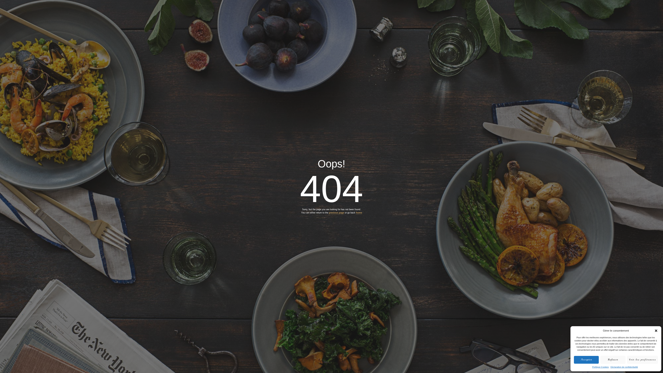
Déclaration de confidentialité (624, 367)
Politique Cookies (600, 367)
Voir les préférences (642, 359)
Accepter (586, 359)
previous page (336, 212)
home (359, 212)
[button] (656, 330)
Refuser (613, 359)
